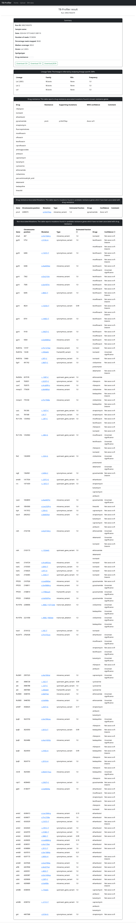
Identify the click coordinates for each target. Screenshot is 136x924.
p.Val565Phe (46, 598)
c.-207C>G (45, 480)
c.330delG (45, 352)
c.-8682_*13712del (48, 605)
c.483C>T (44, 871)
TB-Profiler (6, 2)
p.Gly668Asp (46, 340)
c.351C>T (44, 848)
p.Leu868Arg (46, 840)
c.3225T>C (45, 381)
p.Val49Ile (45, 883)
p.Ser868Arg (46, 585)
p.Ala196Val (45, 675)
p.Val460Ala (45, 789)
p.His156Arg (46, 236)
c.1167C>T (45, 253)
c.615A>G (44, 914)
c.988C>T (44, 836)
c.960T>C (44, 363)
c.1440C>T (45, 319)
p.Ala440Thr (45, 500)
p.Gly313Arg (45, 531)
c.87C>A (44, 571)
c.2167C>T (45, 821)
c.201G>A (44, 761)
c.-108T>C (45, 377)
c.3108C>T (45, 832)
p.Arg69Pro (45, 385)
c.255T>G (44, 707)
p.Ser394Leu (46, 719)
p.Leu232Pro (46, 506)
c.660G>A (44, 856)
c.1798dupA (45, 592)
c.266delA (45, 690)
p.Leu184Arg (46, 813)
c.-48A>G (44, 435)
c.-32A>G (44, 456)
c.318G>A (44, 751)
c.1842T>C (45, 332)
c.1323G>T (45, 306)
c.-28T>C (44, 419)
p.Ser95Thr (45, 285)
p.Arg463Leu (46, 563)
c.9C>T (43, 415)
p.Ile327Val (45, 867)
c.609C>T (44, 567)
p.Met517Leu (46, 772)
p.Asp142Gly (46, 740)
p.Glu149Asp (46, 875)
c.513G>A (44, 240)
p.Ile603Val (45, 515)
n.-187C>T (45, 484)
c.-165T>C (45, 410)
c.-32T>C (44, 686)
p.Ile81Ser (45, 694)
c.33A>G (44, 510)
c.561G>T (44, 730)
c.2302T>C (45, 782)
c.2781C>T (45, 828)
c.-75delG (44, 890)
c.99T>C (44, 358)
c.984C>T (44, 293)
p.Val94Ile (45, 700)
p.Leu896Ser (46, 581)
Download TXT (36, 63)
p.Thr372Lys (45, 635)
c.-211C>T (45, 902)
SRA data (30, 3)
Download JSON (50, 63)
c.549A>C (44, 473)
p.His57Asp (47, 212)
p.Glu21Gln (45, 276)
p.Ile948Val (45, 389)
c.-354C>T (45, 575)
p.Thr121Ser (45, 348)
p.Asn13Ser (45, 844)
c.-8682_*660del (47, 618)
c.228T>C (44, 879)
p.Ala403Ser (45, 266)
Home (16, 3)
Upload (22, 3)
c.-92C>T (44, 682)
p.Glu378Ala (45, 863)
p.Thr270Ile (45, 817)
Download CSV (22, 63)
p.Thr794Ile (45, 400)
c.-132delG (45, 550)
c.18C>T (44, 631)
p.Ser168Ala (45, 852)
